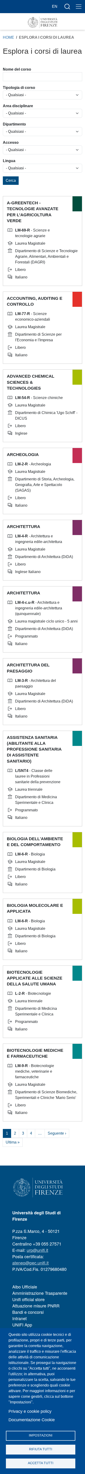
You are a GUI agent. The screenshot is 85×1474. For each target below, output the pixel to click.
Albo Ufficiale (24, 1287)
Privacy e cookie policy (29, 1411)
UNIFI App (22, 1325)
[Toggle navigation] (78, 6)
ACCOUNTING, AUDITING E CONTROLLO (34, 301)
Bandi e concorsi (28, 1312)
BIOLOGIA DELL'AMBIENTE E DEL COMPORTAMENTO (35, 841)
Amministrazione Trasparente (39, 1293)
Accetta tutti (40, 1463)
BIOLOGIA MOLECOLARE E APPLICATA (35, 908)
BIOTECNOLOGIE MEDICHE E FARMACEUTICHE (35, 1053)
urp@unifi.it (37, 1250)
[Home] (42, 22)
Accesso (11, 142)
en (54, 6)
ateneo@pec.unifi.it (30, 1263)
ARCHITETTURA (23, 526)
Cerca (11, 180)
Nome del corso (17, 69)
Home (8, 37)
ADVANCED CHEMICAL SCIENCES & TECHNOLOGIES (30, 382)
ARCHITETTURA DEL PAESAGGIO (28, 668)
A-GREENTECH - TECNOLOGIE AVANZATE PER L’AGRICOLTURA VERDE (32, 212)
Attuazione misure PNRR (36, 1306)
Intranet (19, 1318)
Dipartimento (14, 124)
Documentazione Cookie (31, 1419)
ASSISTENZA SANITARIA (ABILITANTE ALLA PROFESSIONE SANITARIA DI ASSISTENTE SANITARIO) (34, 749)
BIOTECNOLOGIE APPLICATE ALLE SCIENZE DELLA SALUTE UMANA (34, 978)
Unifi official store (28, 1299)
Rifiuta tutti (40, 1449)
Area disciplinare (18, 106)
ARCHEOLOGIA (23, 454)
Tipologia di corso (19, 88)
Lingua (9, 161)
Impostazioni (40, 1435)
